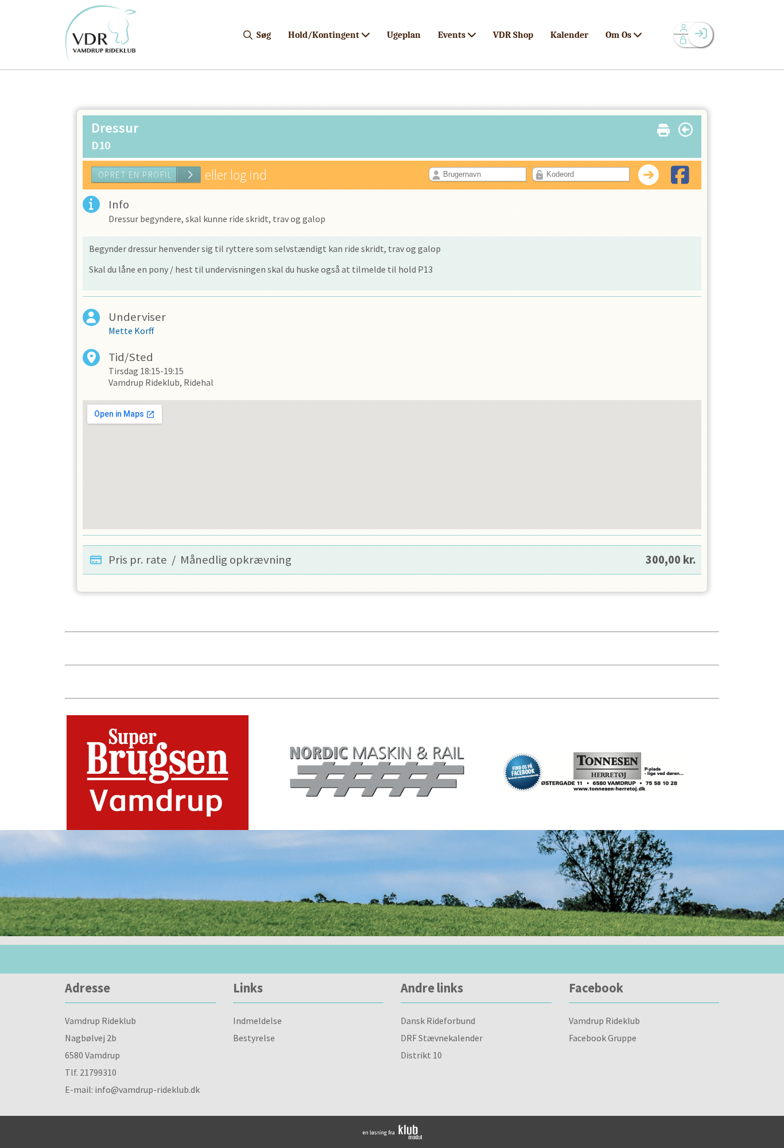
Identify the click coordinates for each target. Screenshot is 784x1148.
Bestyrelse (254, 1038)
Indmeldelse (257, 1020)
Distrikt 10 (421, 1055)
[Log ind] (700, 34)
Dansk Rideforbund (438, 1020)
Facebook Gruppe (602, 1038)
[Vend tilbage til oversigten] (685, 129)
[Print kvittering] (663, 128)
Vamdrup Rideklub (604, 1020)
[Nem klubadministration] (392, 1136)
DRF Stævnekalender (442, 1038)
